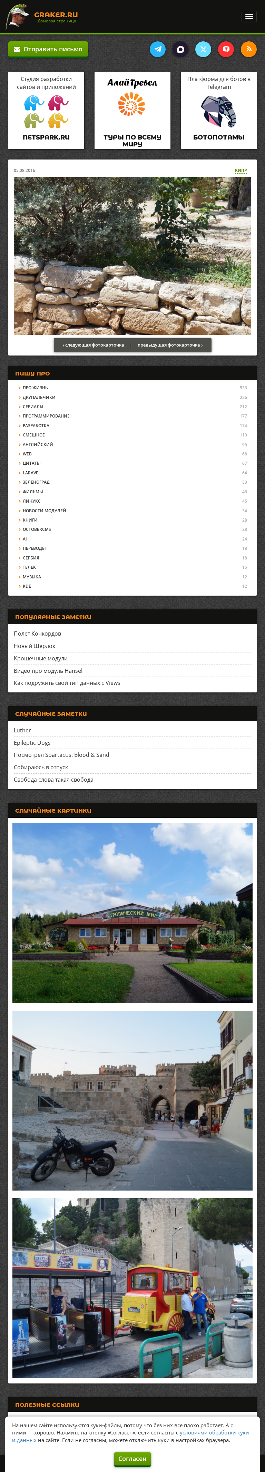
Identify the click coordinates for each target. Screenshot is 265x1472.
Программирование (46, 416)
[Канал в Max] (180, 49)
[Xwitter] (203, 49)
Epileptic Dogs (32, 743)
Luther (22, 730)
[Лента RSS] (249, 49)
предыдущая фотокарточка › (170, 345)
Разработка (36, 426)
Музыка (32, 577)
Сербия (31, 558)
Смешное (34, 435)
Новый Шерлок (34, 646)
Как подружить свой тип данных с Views (67, 683)
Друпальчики (39, 397)
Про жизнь (35, 388)
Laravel (32, 473)
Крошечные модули (41, 658)
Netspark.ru (46, 137)
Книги (30, 520)
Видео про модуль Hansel (48, 671)
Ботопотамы (219, 137)
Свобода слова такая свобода (54, 779)
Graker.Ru (56, 15)
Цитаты (32, 463)
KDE (27, 586)
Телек (29, 567)
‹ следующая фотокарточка (93, 345)
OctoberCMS (37, 529)
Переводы (34, 548)
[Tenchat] (226, 49)
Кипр (241, 170)
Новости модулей (44, 511)
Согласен (132, 1458)
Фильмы (33, 492)
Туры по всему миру (132, 141)
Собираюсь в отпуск (41, 767)
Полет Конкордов (37, 633)
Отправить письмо (51, 49)
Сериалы (33, 407)
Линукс (32, 501)
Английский (38, 444)
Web (27, 454)
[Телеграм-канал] (158, 49)
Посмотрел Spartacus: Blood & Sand (61, 755)
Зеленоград (36, 482)
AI (25, 539)
